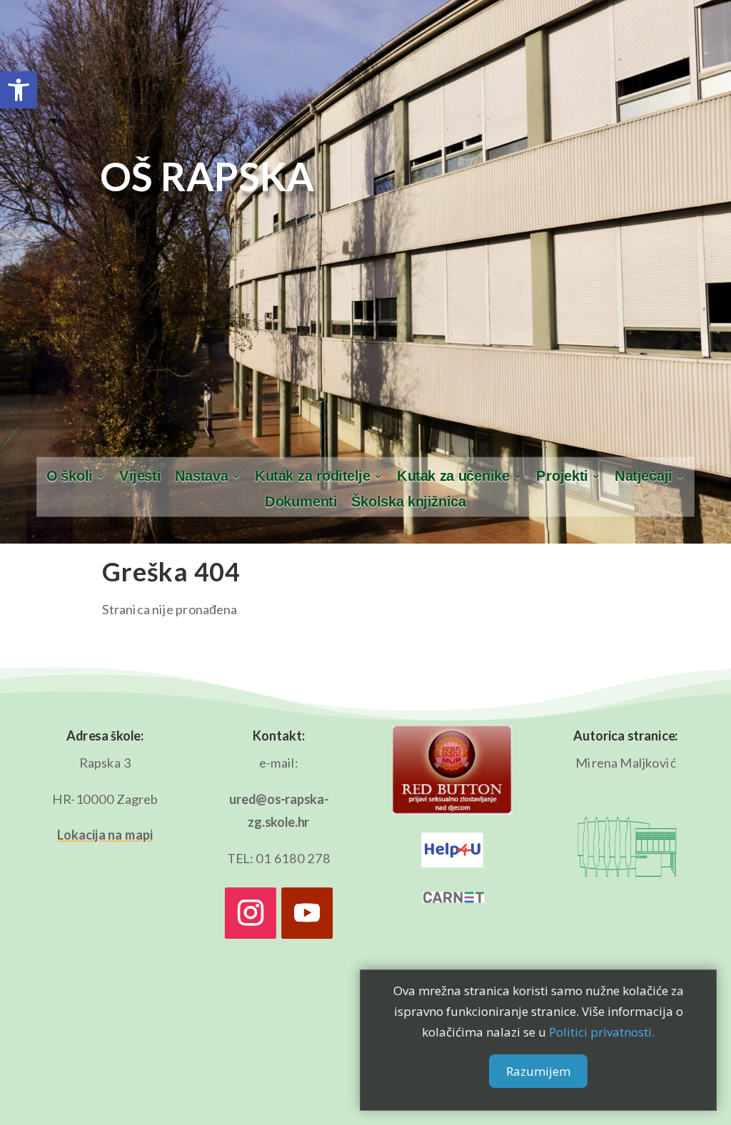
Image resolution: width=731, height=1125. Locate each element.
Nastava (201, 476)
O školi (69, 476)
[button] (18, 89)
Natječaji (643, 476)
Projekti (562, 476)
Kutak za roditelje (312, 476)
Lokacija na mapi (105, 835)
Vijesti (140, 476)
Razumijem (538, 1071)
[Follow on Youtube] (307, 913)
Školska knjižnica (408, 502)
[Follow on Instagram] (250, 913)
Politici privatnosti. (602, 1032)
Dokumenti (301, 502)
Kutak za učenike (453, 476)
